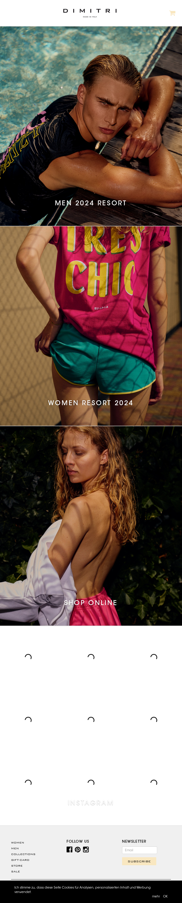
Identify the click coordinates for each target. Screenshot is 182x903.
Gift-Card (20, 859)
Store (17, 865)
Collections (23, 854)
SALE (15, 871)
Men (15, 848)
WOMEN (17, 842)
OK (165, 896)
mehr (156, 896)
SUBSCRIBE (139, 861)
